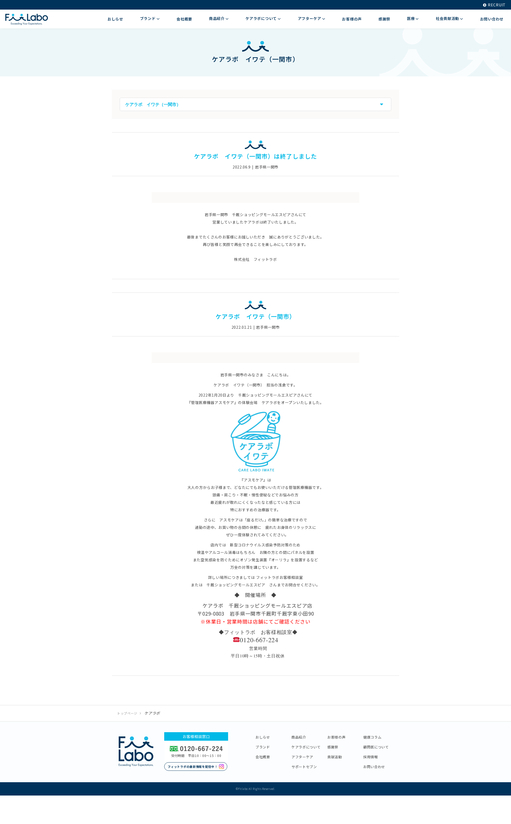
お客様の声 (336, 737)
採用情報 (370, 756)
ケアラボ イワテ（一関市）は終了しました (255, 156)
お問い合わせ (374, 766)
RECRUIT (497, 4)
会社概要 (263, 756)
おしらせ (263, 737)
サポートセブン (304, 766)
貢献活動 (334, 756)
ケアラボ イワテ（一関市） (255, 316)
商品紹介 (298, 737)
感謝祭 (332, 746)
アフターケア (302, 756)
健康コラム (372, 737)
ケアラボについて (306, 746)
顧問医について (376, 746)
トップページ (127, 713)
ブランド (263, 746)
